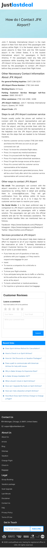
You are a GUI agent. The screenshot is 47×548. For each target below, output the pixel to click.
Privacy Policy (7, 512)
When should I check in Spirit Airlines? (20, 381)
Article (4, 442)
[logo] (17, 5)
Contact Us (6, 503)
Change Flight (7, 460)
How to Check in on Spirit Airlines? (18, 353)
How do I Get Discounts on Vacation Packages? (23, 358)
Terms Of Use (7, 517)
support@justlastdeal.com (14, 426)
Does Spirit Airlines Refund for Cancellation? (22, 348)
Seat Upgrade (7, 489)
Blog (3, 446)
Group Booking (7, 479)
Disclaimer (6, 498)
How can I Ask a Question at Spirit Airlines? (22, 391)
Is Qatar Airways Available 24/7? (17, 376)
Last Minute (6, 494)
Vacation (5, 456)
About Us (5, 437)
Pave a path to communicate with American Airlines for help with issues (22, 364)
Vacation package (8, 484)
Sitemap (5, 451)
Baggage (5, 470)
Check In (5, 465)
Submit (38, 333)
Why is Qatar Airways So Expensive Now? (21, 371)
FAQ (3, 508)
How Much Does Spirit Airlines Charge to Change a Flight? (24, 397)
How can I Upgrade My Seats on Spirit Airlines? (23, 386)
